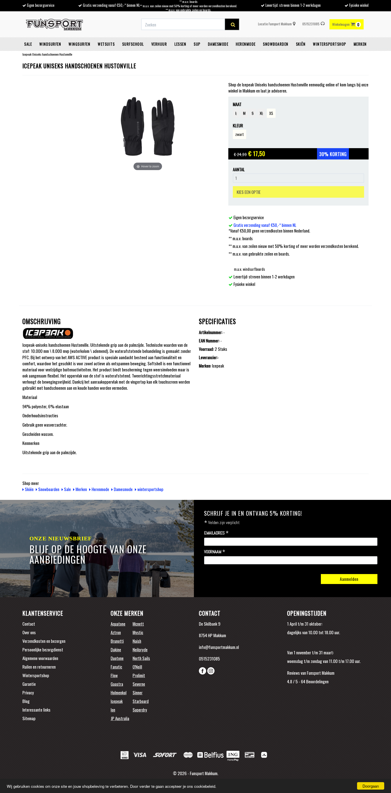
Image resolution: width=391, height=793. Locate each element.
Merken (360, 44)
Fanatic (116, 666)
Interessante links (36, 709)
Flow (114, 675)
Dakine (116, 649)
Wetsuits (106, 44)
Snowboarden (275, 44)
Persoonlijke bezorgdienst (42, 649)
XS (271, 113)
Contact (28, 623)
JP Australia (120, 718)
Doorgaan (370, 786)
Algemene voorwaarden (40, 658)
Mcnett (138, 623)
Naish (137, 641)
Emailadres (216, 533)
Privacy (28, 692)
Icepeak (117, 701)
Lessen (180, 44)
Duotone (117, 658)
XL (261, 113)
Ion (113, 709)
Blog (26, 701)
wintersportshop (329, 44)
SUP (197, 44)
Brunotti (117, 641)
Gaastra (117, 684)
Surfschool (133, 44)
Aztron (116, 632)
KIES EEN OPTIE (249, 192)
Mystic (138, 632)
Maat (237, 104)
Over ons (29, 632)
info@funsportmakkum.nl (219, 647)
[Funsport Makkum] (54, 24)
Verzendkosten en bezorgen (43, 641)
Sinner (138, 692)
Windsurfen (50, 44)
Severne (139, 684)
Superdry (140, 709)
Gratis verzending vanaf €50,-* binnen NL (111, 5)
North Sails (141, 658)
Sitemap (29, 718)
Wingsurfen (79, 44)
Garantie (29, 684)
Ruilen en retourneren (39, 666)
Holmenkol (118, 692)
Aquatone (118, 623)
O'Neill (137, 666)
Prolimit (139, 675)
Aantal (239, 169)
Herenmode (246, 44)
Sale (28, 44)
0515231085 (310, 23)
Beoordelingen (317, 681)
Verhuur (159, 44)
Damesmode (218, 44)
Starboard (141, 701)
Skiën (301, 44)
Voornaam (214, 552)
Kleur (238, 125)
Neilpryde (140, 649)
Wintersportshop (35, 675)
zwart (239, 134)
